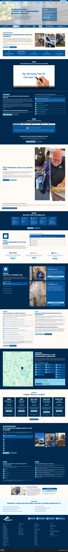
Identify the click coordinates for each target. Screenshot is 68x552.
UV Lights (4, 543)
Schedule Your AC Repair (7, 114)
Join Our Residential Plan (56, 276)
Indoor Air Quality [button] (21, 2)
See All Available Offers (34, 419)
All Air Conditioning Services (15, 28)
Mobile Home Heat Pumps (22, 533)
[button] (11, 221)
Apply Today (55, 258)
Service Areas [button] (63, 2)
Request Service (46, 17)
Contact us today (14, 44)
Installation (48, 19)
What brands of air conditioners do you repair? (18, 509)
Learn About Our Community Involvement (9, 208)
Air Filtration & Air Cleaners (6, 542)
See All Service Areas (46, 383)
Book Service (56, 0)
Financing (44, 2)
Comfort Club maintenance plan (40, 319)
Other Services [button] (29, 2)
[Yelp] (51, 0)
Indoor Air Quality (48, 334)
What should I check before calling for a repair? (50, 508)
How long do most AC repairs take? (50, 511)
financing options (5, 342)
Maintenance (51, 19)
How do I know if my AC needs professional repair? (18, 506)
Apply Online (13, 258)
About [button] (56, 2)
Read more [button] (4, 108)
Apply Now (34, 257)
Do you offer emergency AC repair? (50, 509)
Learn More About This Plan (55, 278)
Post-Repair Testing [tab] (51, 124)
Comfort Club (38, 2)
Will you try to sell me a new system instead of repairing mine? (18, 511)
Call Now (53, 17)
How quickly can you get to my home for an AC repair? (18, 508)
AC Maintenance (24, 28)
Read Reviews (7, 26)
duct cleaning (55, 330)
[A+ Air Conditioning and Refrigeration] (4, 2)
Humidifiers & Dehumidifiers (6, 544)
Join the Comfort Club (39, 334)
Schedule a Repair (13, 47)
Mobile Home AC (21, 532)
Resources (51, 2)
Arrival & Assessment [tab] (17, 124)
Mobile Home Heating (21, 534)
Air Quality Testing (5, 541)
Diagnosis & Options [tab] (34, 124)
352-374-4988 (63, 0)
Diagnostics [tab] (26, 124)
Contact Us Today (50, 488)
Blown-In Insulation (21, 531)
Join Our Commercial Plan (55, 302)
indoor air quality (60, 328)
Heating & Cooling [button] (12, 2)
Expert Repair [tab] (42, 124)
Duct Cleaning (4, 545)
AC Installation (20, 28)
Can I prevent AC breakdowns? (50, 506)
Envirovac (61, 330)
